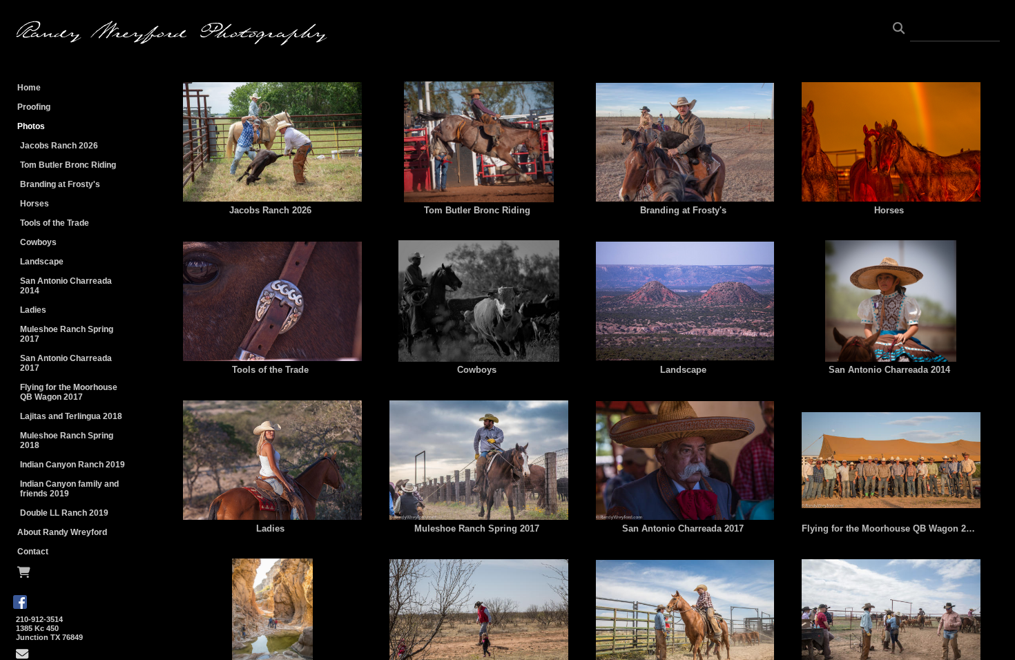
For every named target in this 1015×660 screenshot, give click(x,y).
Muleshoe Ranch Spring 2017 (66, 334)
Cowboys (38, 242)
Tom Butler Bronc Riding (68, 165)
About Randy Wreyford (62, 532)
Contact (32, 551)
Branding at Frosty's (60, 184)
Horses (34, 203)
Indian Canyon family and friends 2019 (69, 488)
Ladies (33, 310)
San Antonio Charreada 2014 (66, 285)
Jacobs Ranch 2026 (59, 146)
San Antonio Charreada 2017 (66, 363)
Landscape (42, 261)
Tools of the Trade (54, 223)
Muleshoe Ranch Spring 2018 (66, 440)
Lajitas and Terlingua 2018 (71, 416)
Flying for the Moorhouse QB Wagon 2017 (68, 392)
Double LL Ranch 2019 (64, 513)
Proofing (33, 107)
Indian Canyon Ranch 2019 (72, 464)
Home (29, 88)
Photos (31, 126)
